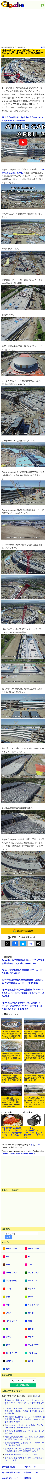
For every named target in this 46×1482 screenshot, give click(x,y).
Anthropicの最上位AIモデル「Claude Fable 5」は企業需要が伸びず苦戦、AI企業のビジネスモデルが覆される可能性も (25, 1419)
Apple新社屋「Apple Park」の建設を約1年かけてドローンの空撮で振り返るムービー (11, 1079)
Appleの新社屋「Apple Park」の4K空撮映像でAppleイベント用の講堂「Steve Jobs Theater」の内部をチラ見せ (11, 1102)
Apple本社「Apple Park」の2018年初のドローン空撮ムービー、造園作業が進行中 (34, 1035)
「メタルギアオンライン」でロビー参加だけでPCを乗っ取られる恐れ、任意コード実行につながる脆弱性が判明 (25, 1410)
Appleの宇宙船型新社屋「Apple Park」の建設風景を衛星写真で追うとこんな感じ (34, 1057)
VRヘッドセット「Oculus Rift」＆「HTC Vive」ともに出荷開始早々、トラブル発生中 (33, 1133)
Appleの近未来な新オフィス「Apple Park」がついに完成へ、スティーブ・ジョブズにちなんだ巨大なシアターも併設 (34, 1102)
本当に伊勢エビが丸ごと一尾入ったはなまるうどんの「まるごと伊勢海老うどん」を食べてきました (12, 1133)
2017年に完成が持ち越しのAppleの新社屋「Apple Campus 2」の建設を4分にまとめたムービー (11, 1035)
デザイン (39, 1145)
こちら (36, 1396)
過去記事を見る (23, 1385)
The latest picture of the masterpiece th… (19, 1153)
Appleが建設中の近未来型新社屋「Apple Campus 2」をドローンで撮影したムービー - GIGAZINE (23, 992)
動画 (43, 47)
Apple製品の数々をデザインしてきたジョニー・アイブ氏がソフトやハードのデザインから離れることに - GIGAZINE (22, 1005)
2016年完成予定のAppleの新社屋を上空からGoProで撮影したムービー (34, 1078)
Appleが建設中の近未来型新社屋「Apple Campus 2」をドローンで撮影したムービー (11, 1057)
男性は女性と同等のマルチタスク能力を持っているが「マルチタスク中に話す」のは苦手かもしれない (24, 1402)
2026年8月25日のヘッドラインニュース (21, 1454)
